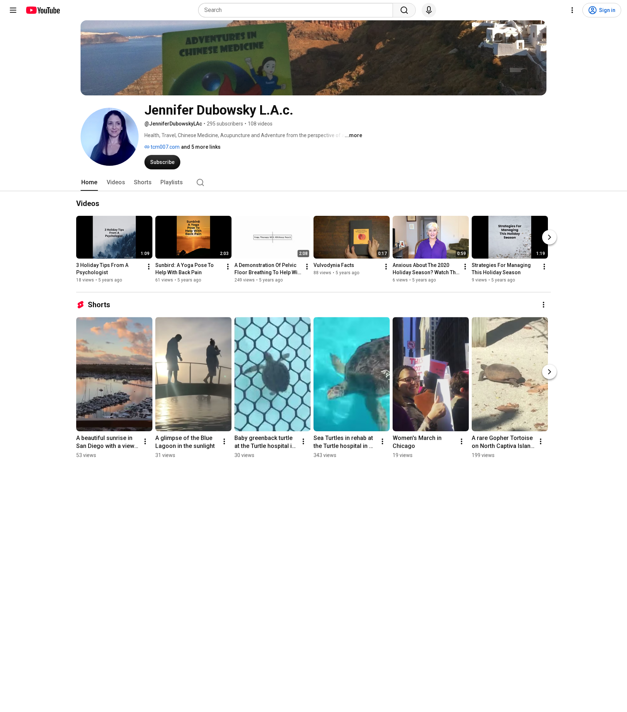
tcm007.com (164, 147)
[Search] (404, 10)
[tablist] (313, 182)
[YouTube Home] (42, 10)
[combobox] (297, 10)
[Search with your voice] (429, 10)
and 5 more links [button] (201, 147)
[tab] (89, 182)
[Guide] (13, 10)
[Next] (549, 237)
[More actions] (149, 266)
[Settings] (572, 10)
